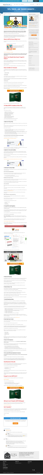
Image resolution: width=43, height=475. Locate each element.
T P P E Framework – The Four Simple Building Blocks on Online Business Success (33, 52)
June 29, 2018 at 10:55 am (10, 446)
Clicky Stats (30, 58)
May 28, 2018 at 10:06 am (10, 434)
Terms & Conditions (38, 472)
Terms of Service (4, 465)
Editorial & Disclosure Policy (5, 464)
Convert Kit (30, 60)
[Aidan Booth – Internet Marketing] (7, 5)
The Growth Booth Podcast (32, 65)
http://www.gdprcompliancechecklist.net (9, 221)
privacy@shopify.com (10, 190)
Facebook (0, 14)
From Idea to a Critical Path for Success (33, 49)
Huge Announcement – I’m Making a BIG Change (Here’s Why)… (33, 44)
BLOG (19, 4)
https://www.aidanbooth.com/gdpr (8, 52)
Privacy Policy (4, 463)
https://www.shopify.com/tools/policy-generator (10, 138)
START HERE (22, 4)
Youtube (0, 15)
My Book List (30, 63)
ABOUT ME (17, 4)
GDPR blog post (17, 317)
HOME (14, 4)
